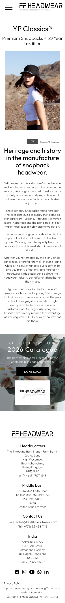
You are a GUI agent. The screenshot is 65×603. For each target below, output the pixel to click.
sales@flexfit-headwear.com (36, 522)
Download (32, 371)
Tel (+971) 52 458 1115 (32, 526)
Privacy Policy (12, 583)
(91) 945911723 (34, 562)
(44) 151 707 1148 (35, 475)
